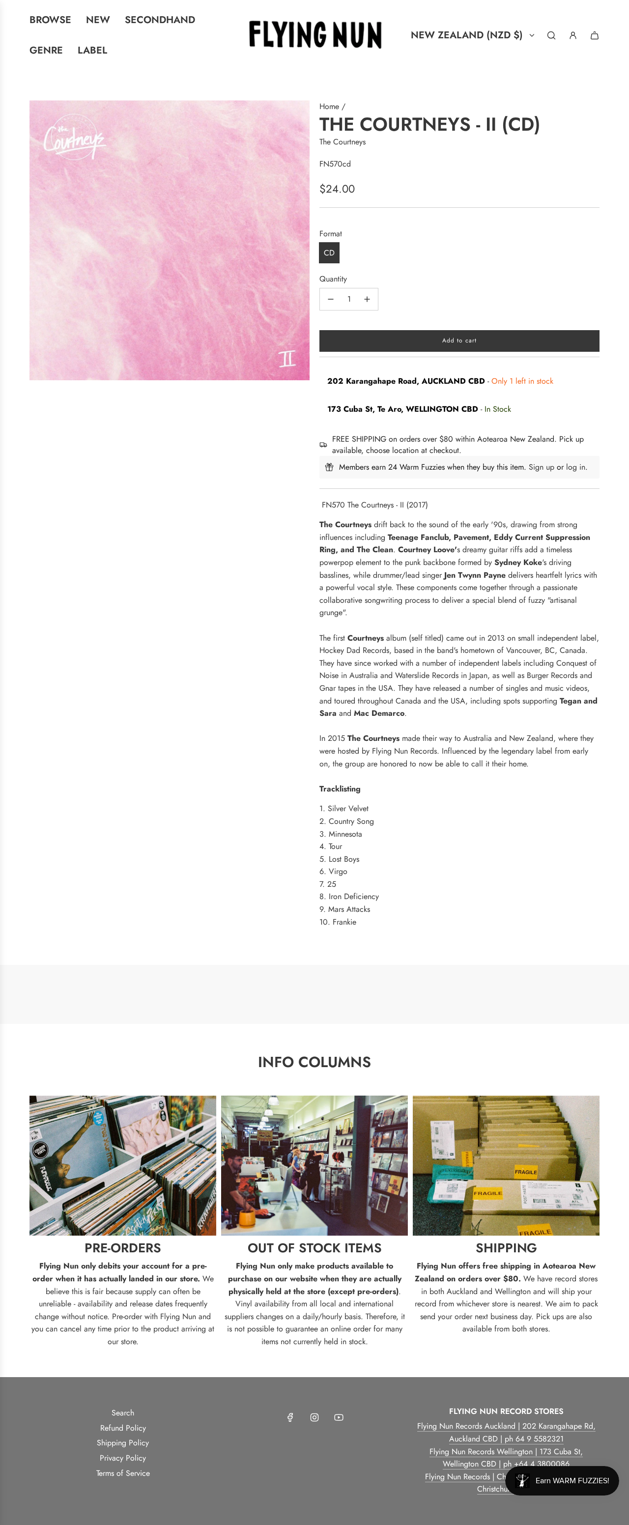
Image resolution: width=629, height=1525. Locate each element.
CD (329, 252)
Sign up (541, 467)
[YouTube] (338, 1417)
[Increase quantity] (367, 299)
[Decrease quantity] (331, 299)
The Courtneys (342, 141)
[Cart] (594, 35)
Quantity (333, 278)
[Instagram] (314, 1417)
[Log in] (573, 35)
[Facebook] (290, 1417)
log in (575, 467)
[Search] (551, 35)
